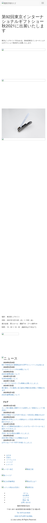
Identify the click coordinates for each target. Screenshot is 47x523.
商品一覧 (26, 500)
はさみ (8, 455)
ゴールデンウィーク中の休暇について (15, 369)
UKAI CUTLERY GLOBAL (23, 516)
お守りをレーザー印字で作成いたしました (17, 442)
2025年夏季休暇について (11, 374)
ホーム (25, 493)
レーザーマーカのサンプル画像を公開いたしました (20, 383)
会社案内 (26, 495)
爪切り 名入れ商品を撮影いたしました (15, 433)
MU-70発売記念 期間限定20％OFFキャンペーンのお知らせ (23, 365)
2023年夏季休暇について (11, 395)
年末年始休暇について (10, 378)
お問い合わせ (26, 502)
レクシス (9, 464)
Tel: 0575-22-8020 (23, 512)
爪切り (8, 457)
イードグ (9, 462)
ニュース (26, 497)
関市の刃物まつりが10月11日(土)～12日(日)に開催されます (23, 415)
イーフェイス (11, 460)
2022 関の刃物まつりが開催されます (15, 438)
